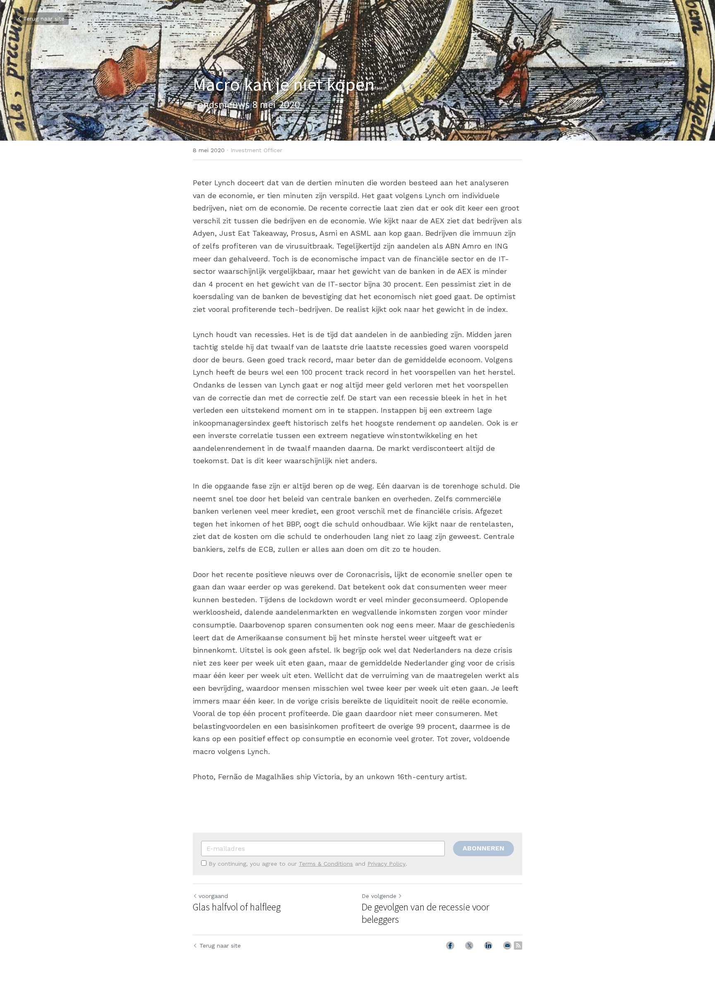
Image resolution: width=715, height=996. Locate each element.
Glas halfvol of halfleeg (237, 907)
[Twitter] (469, 945)
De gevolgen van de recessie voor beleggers (425, 913)
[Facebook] (450, 945)
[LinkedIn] (488, 945)
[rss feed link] (518, 945)
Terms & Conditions (326, 863)
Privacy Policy (386, 863)
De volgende (379, 896)
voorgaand (213, 896)
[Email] (507, 945)
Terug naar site (44, 18)
